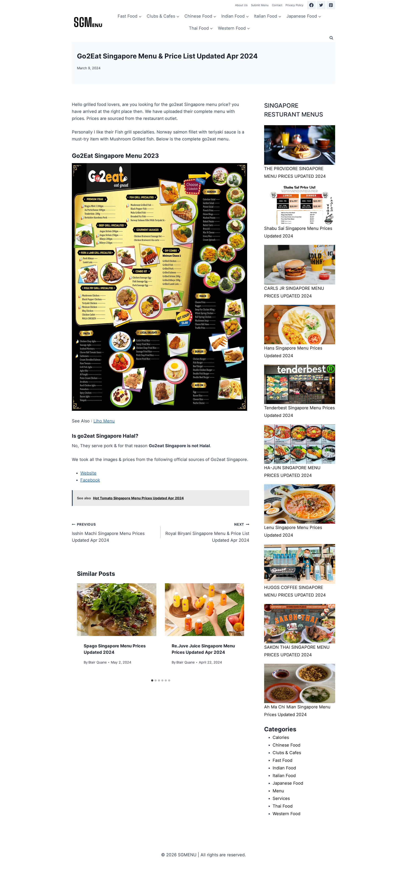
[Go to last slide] (84, 630)
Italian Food (284, 775)
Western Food (286, 813)
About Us (241, 5)
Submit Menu (260, 5)
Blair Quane (97, 662)
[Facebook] (311, 5)
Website (88, 473)
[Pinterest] (331, 5)
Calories (281, 737)
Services (281, 798)
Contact (277, 5)
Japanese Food (288, 783)
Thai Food (283, 806)
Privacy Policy (294, 5)
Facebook (90, 480)
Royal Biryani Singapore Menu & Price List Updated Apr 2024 (207, 532)
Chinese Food (286, 745)
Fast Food (282, 760)
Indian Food (284, 767)
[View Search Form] (331, 38)
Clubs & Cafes (287, 752)
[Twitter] (321, 5)
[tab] (152, 680)
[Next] (236, 630)
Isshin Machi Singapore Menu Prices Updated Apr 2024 (108, 532)
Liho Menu (104, 420)
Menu (278, 790)
